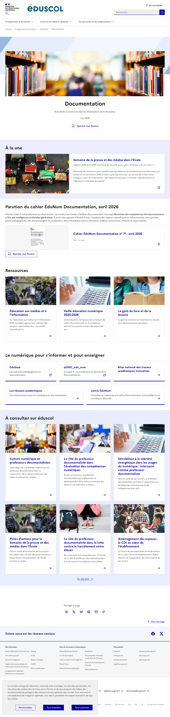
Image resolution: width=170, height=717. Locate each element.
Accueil (8, 29)
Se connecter (155, 5)
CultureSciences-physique (69, 668)
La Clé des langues (66, 655)
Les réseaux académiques (26, 391)
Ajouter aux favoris (88, 126)
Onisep (33, 651)
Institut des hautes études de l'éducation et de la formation (16, 665)
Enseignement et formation (17, 21)
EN (136, 704)
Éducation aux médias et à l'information (28, 313)
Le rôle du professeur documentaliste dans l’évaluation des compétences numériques (85, 464)
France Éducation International (17, 651)
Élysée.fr (117, 651)
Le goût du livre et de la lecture (134, 313)
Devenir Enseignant (12, 660)
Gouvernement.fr (120, 660)
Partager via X (73, 612)
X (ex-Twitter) (161, 634)
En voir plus (83, 578)
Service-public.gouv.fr (147, 651)
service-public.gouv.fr (136, 691)
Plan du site (119, 704)
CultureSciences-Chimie (69, 651)
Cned (33, 655)
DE (129, 704)
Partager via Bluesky (81, 612)
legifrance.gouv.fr (112, 691)
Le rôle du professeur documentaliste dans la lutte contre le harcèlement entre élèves (84, 544)
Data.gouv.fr (118, 655)
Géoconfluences (91, 669)
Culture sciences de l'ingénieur (71, 660)
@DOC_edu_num (75, 367)
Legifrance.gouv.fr (121, 664)
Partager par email (96, 612)
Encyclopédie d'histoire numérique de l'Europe (94, 656)
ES (142, 704)
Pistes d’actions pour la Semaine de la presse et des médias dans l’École (29, 543)
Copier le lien (103, 612)
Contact (108, 704)
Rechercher (162, 12)
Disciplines (44, 29)
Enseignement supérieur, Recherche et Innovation (14, 672)
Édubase (15, 367)
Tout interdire (53, 707)
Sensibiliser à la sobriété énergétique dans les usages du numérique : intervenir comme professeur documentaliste (137, 466)
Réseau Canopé (37, 660)
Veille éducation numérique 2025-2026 (83, 313)
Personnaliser (25, 707)
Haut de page (158, 621)
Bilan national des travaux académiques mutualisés (134, 369)
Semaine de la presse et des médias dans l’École (107, 160)
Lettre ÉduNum (101, 391)
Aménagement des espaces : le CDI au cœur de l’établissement (138, 543)
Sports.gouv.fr (144, 660)
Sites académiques (38, 668)
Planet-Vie (89, 651)
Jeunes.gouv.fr (144, 655)
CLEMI (33, 664)
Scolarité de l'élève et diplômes (54, 21)
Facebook (153, 634)
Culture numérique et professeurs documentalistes (30, 461)
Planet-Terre (64, 664)
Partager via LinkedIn (88, 612)
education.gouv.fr (12, 655)
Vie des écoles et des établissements (95, 21)
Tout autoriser (82, 707)
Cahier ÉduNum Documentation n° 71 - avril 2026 (107, 234)
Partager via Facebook (66, 612)
